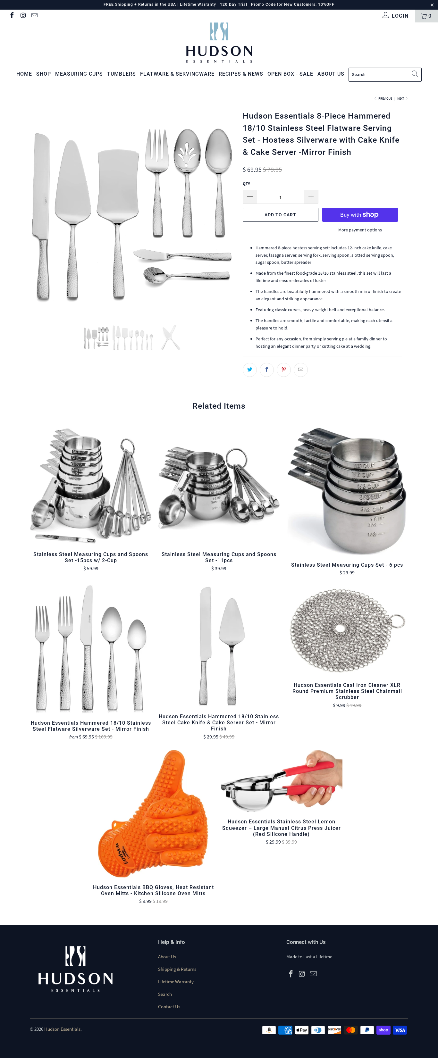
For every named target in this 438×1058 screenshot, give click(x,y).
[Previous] (40, 212)
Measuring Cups (79, 74)
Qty (246, 184)
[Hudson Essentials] (219, 42)
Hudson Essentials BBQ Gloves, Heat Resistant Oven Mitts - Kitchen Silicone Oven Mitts (153, 814)
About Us (167, 957)
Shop (43, 74)
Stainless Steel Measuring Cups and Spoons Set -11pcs (219, 486)
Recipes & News (241, 74)
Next (401, 98)
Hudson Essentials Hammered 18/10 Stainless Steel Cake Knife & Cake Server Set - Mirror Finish (219, 646)
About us (330, 74)
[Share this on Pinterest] (284, 370)
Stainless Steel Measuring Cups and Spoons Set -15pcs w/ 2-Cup (91, 486)
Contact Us (169, 1007)
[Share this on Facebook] (267, 370)
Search (165, 994)
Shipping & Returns (177, 969)
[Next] (225, 212)
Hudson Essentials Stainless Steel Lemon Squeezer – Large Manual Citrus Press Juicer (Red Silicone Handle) (281, 781)
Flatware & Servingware (177, 74)
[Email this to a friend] (301, 370)
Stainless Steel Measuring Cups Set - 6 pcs (347, 491)
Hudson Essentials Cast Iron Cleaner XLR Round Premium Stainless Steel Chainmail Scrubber (347, 630)
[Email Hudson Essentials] (34, 16)
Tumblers (121, 74)
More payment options (360, 230)
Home (24, 74)
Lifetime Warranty (176, 982)
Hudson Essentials (62, 1029)
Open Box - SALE (290, 74)
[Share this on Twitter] (250, 370)
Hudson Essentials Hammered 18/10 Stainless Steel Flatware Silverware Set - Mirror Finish (91, 649)
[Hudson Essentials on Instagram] (22, 16)
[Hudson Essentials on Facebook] (11, 16)
